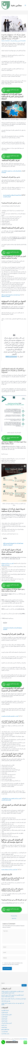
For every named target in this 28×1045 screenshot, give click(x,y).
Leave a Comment (5, 40)
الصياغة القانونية (4, 1012)
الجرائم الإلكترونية (5, 1010)
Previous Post (14, 915)
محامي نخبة (16, 5)
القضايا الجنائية (4, 1018)
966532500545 (11, 356)
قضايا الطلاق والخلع (5, 1029)
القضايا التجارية (4, 1016)
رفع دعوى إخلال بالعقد (5, 1001)
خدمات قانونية (4, 1025)
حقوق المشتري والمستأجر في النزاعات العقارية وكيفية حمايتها (13, 998)
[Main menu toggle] (25, 5)
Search (3, 983)
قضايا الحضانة (4, 1027)
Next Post (14, 918)
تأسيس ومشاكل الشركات (15, 40)
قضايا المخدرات (4, 1031)
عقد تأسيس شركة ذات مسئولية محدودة (9, 869)
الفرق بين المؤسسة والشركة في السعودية (9, 716)
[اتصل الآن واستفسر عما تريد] (3, 1042)
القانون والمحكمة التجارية (6, 1014)
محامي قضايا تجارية (5, 1033)
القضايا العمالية (4, 1021)
